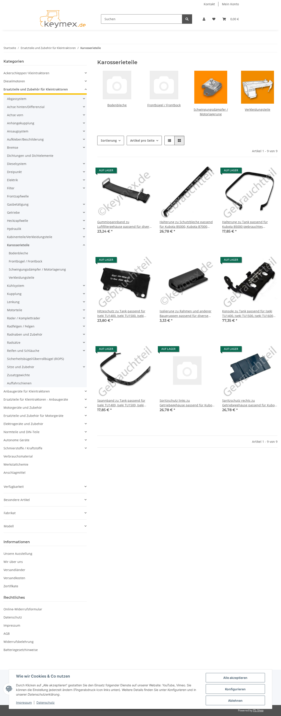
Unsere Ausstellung (18, 553)
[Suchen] (187, 19)
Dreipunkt (14, 172)
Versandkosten (14, 578)
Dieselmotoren (14, 81)
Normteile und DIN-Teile (22, 432)
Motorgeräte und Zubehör (23, 407)
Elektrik (12, 180)
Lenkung (13, 302)
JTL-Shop (258, 710)
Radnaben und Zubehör (24, 334)
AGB (7, 633)
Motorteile (14, 310)
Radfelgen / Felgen (20, 326)
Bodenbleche (117, 105)
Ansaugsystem (17, 131)
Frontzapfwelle (18, 196)
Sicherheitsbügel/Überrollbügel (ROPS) (35, 359)
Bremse (12, 147)
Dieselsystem (16, 164)
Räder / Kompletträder (23, 318)
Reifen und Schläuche (23, 351)
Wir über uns (13, 562)
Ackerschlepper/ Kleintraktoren (26, 73)
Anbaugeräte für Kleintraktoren (27, 391)
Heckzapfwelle (17, 221)
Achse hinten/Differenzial (26, 107)
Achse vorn (15, 115)
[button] (204, 19)
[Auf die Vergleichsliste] (145, 171)
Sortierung (109, 140)
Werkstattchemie (16, 464)
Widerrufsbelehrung (19, 642)
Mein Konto (230, 4)
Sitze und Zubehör (20, 367)
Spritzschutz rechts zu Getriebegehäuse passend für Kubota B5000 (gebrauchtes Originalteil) (249, 402)
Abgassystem (16, 99)
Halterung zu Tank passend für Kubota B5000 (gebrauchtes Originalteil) (245, 224)
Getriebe (13, 212)
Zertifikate (11, 586)
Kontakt (209, 4)
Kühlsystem (15, 286)
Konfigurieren (235, 689)
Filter (10, 188)
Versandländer (14, 570)
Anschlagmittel (14, 472)
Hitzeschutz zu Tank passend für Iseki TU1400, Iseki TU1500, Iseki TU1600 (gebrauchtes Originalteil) (122, 313)
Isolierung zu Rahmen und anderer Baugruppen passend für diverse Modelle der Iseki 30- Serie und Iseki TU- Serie (186, 313)
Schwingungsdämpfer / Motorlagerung (37, 269)
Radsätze (13, 342)
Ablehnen (235, 700)
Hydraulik (14, 229)
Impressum (24, 702)
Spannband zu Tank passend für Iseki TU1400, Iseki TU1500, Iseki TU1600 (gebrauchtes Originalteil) (122, 402)
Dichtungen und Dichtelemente (30, 156)
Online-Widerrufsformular (23, 609)
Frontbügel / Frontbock (164, 105)
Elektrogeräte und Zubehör (23, 424)
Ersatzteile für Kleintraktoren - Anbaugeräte (36, 399)
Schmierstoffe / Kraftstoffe (23, 448)
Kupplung (14, 294)
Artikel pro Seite (142, 140)
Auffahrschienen (19, 383)
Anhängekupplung (20, 123)
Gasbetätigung (18, 204)
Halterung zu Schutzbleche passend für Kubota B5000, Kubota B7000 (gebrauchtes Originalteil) (186, 224)
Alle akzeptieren (235, 678)
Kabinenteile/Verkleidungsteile (29, 237)
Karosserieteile (18, 245)
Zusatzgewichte (18, 375)
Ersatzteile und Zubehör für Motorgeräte (33, 416)
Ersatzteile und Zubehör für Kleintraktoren (36, 89)
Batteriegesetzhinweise (21, 650)
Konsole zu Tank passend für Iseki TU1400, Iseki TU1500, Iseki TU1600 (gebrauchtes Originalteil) (247, 313)
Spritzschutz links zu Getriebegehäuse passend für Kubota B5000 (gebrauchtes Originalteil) (187, 402)
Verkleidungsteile (257, 109)
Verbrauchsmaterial (18, 456)
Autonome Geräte (16, 440)
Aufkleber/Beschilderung (25, 139)
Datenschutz (45, 702)
